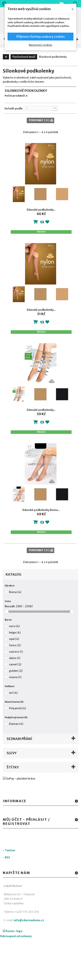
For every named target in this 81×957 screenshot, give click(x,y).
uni (13, 692)
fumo (15, 645)
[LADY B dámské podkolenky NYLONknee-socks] (18, 194)
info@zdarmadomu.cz (29, 920)
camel (15, 664)
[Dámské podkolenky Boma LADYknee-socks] (18, 494)
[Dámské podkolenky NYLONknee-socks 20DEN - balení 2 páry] (41, 264)
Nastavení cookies (40, 45)
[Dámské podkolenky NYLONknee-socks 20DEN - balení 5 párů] (41, 163)
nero (14, 626)
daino (14, 658)
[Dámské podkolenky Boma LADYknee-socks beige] (40, 494)
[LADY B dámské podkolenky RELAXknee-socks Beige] (40, 394)
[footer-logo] (23, 931)
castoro (16, 651)
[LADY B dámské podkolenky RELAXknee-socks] (18, 394)
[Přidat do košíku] (35, 222)
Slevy (12, 753)
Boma (15, 592)
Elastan (16, 724)
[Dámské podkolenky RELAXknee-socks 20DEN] (41, 364)
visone (15, 677)
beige (15, 632)
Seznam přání (19, 739)
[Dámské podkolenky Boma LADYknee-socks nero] (62, 494)
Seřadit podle (13, 108)
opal (14, 639)
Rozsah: (10, 606)
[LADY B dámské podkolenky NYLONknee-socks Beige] (40, 194)
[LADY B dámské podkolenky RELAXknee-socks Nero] (62, 394)
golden (15, 670)
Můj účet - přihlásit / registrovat (26, 821)
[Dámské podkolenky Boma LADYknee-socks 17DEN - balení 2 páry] (41, 464)
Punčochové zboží (23, 56)
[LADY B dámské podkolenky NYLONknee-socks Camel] (62, 194)
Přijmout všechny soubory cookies (40, 36)
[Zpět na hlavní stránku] (6, 56)
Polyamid (17, 708)
